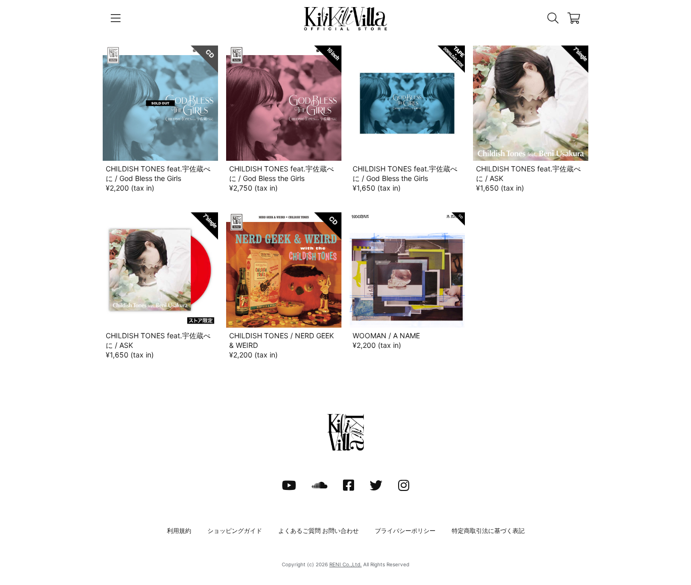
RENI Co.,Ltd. (345, 564)
